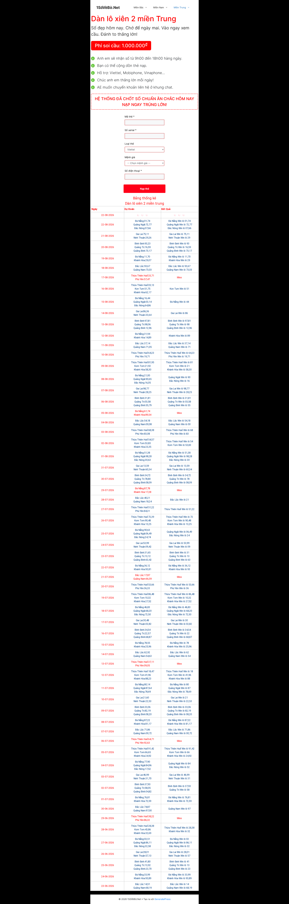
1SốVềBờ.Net (108, 7)
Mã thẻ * (129, 116)
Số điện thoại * (133, 170)
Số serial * (130, 130)
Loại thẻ (129, 143)
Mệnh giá (130, 157)
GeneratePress (162, 899)
